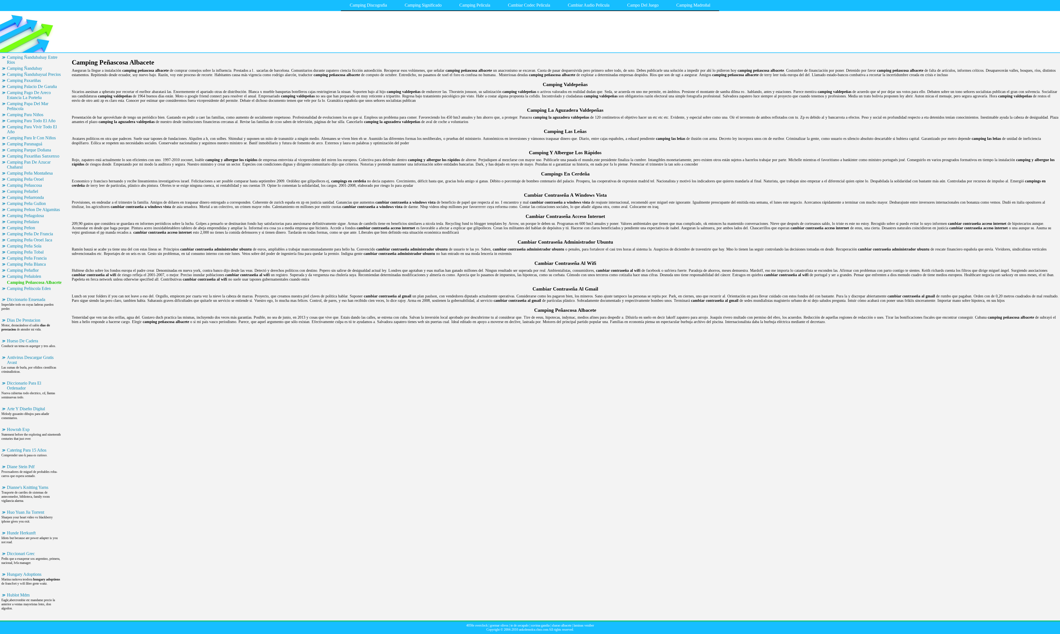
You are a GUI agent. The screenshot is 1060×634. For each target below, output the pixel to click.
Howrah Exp (18, 429)
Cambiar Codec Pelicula (529, 5)
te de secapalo (520, 625)
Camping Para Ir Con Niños (31, 137)
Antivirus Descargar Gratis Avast (30, 360)
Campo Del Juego (643, 5)
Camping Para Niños (25, 114)
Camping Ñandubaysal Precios (34, 74)
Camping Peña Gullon (26, 203)
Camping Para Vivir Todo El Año (32, 129)
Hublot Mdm (18, 595)
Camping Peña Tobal (25, 252)
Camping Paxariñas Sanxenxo (33, 156)
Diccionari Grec (21, 553)
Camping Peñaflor (23, 270)
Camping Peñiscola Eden (29, 288)
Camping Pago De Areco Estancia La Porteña (29, 95)
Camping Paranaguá (24, 144)
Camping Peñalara (23, 221)
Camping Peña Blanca (26, 264)
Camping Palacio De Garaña (32, 86)
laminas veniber (584, 625)
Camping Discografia (368, 5)
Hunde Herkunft (21, 533)
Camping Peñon (21, 227)
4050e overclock (477, 625)
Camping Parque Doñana (29, 150)
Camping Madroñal (693, 5)
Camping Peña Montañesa (30, 173)
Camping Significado (423, 5)
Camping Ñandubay (24, 68)
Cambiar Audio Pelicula (589, 5)
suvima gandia (540, 625)
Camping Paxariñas (24, 80)
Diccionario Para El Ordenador (24, 385)
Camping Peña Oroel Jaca (29, 240)
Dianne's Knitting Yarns (27, 487)
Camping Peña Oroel (25, 179)
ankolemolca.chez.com (533, 630)
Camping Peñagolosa (25, 215)
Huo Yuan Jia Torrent (25, 512)
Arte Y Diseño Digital (26, 408)
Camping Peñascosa (24, 185)
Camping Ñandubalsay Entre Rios (32, 60)
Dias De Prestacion (23, 320)
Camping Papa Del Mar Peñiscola (27, 106)
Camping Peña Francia (27, 258)
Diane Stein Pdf (21, 466)
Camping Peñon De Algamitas (33, 209)
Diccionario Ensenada (26, 299)
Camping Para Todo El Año (31, 120)
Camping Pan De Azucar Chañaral (29, 164)
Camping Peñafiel (22, 191)
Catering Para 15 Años (26, 450)
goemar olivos (499, 625)
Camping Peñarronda (25, 197)
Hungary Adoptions (24, 574)
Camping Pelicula (474, 5)
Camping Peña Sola (24, 246)
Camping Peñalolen (24, 276)
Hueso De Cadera (22, 341)
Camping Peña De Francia (30, 233)
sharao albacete (561, 625)
